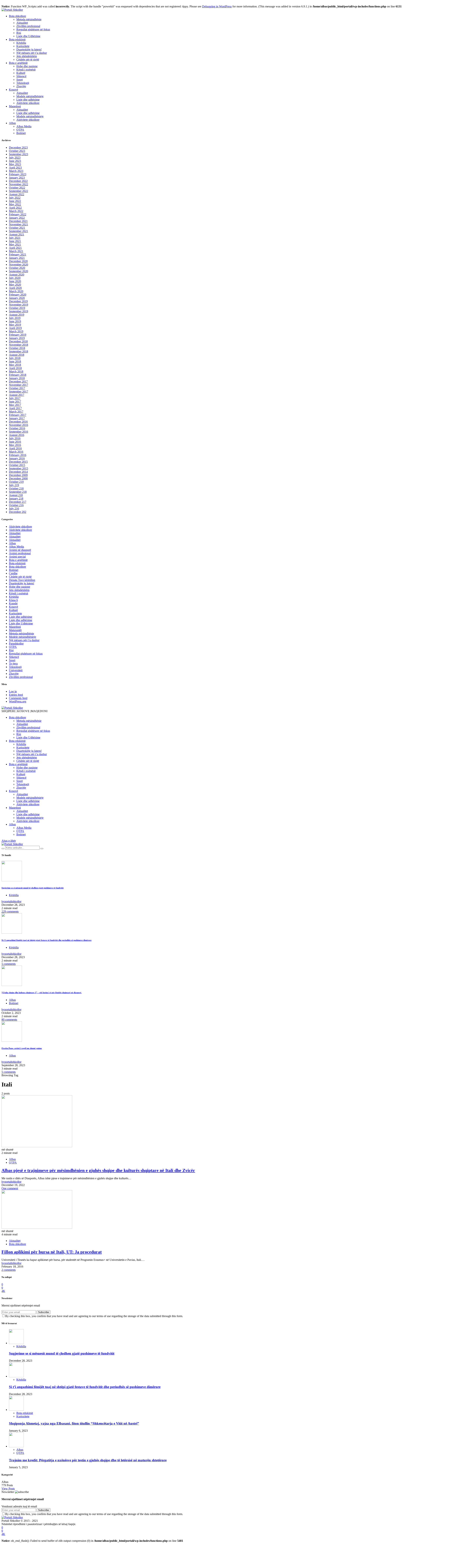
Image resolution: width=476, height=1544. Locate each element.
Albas (12, 123)
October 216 (16, 505)
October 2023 (17, 150)
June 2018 (15, 361)
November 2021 (18, 224)
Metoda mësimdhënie (28, 19)
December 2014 (18, 471)
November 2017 (18, 384)
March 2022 (16, 211)
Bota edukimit (17, 39)
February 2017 (17, 414)
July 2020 (14, 277)
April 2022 (15, 207)
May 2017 (15, 404)
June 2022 (15, 201)
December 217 (17, 501)
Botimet (21, 133)
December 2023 (18, 147)
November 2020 (18, 264)
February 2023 (17, 174)
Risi (18, 32)
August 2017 (16, 394)
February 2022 (17, 214)
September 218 (18, 491)
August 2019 (16, 314)
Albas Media (23, 126)
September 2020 (18, 271)
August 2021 (16, 234)
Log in (13, 691)
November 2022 (18, 184)
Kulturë (20, 72)
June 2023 (15, 160)
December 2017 (18, 381)
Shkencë (21, 76)
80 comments (9, 1019)
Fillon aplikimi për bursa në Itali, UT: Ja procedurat (51, 1251)
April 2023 (15, 167)
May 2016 (15, 445)
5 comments (8, 963)
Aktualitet (22, 22)
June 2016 (15, 441)
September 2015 (18, 468)
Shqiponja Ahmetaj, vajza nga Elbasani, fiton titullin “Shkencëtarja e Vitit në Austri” (74, 1423)
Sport (19, 79)
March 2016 (16, 451)
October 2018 (17, 348)
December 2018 (18, 341)
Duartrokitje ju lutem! (29, 49)
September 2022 (18, 191)
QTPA (20, 129)
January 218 (16, 498)
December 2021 (18, 221)
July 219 (14, 485)
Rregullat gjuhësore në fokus (33, 29)
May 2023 (15, 164)
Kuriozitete (22, 46)
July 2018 (14, 358)
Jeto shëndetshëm (26, 56)
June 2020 (15, 281)
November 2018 (18, 344)
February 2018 (17, 374)
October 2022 (17, 187)
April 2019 (15, 328)
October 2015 (17, 465)
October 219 (16, 481)
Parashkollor (16, 643)
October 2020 (17, 267)
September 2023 (18, 154)
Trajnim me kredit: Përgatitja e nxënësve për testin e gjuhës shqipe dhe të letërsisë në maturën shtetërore (88, 1460)
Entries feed (16, 694)
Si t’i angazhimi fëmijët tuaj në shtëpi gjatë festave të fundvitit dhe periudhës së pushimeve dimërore (46, 940)
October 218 (16, 488)
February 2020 (17, 294)
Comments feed (18, 698)
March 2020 (16, 291)
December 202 (17, 511)
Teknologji (22, 82)
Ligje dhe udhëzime (28, 99)
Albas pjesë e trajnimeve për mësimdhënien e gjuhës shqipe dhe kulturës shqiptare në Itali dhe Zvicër (98, 1170)
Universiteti (15, 670)
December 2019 (18, 301)
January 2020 (17, 298)
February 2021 (17, 254)
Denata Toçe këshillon (22, 580)
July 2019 (14, 318)
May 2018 (15, 364)
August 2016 (16, 435)
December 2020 (18, 261)
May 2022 (15, 204)
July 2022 (14, 197)
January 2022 (17, 217)
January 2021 (17, 257)
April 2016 (15, 448)
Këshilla (21, 42)
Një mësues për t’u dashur (31, 52)
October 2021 (17, 227)
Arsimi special (17, 556)
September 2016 (18, 431)
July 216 (14, 508)
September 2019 (18, 311)
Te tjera (13, 663)
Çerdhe (13, 573)
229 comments (10, 911)
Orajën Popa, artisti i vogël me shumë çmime (21, 1048)
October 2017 (17, 388)
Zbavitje (21, 86)
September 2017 (18, 391)
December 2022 (18, 181)
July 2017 (14, 398)
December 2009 (18, 475)
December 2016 (18, 421)
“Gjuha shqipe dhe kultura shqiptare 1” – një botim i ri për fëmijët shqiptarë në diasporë (41, 992)
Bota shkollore (17, 16)
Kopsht (13, 603)
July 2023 (14, 157)
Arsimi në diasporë (20, 549)
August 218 (16, 495)
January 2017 (17, 418)
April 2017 (15, 408)
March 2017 (16, 411)
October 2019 (17, 308)
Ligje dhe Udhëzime (28, 36)
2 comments (8, 1269)
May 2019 (15, 324)
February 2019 (17, 334)
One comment (9, 1188)
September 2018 (18, 351)
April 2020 (15, 287)
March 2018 (16, 371)
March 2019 (16, 331)
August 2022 (16, 194)
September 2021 (18, 231)
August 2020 (16, 274)
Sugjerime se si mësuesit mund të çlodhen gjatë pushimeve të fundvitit (32, 888)
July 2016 (14, 438)
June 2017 (15, 401)
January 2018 (17, 378)
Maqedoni (15, 106)
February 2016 (17, 455)
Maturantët (15, 630)
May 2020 (15, 284)
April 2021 (15, 247)
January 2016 (17, 458)
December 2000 (18, 478)
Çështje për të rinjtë (27, 59)
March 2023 (16, 171)
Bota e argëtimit (18, 62)
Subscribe (43, 1312)
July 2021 (14, 237)
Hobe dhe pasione (27, 66)
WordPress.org (17, 701)
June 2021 (15, 241)
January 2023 (17, 177)
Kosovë (13, 89)
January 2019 (17, 338)
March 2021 (16, 251)
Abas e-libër (8, 840)
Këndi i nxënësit (26, 69)
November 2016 (18, 425)
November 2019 (18, 304)
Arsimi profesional (20, 553)
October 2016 (17, 428)
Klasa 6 (13, 600)
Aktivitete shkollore (27, 103)
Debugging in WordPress (217, 6)
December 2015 (18, 461)
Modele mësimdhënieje (30, 96)
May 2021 (15, 244)
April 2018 (15, 368)
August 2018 (16, 354)
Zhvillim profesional (28, 26)
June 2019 (15, 321)
